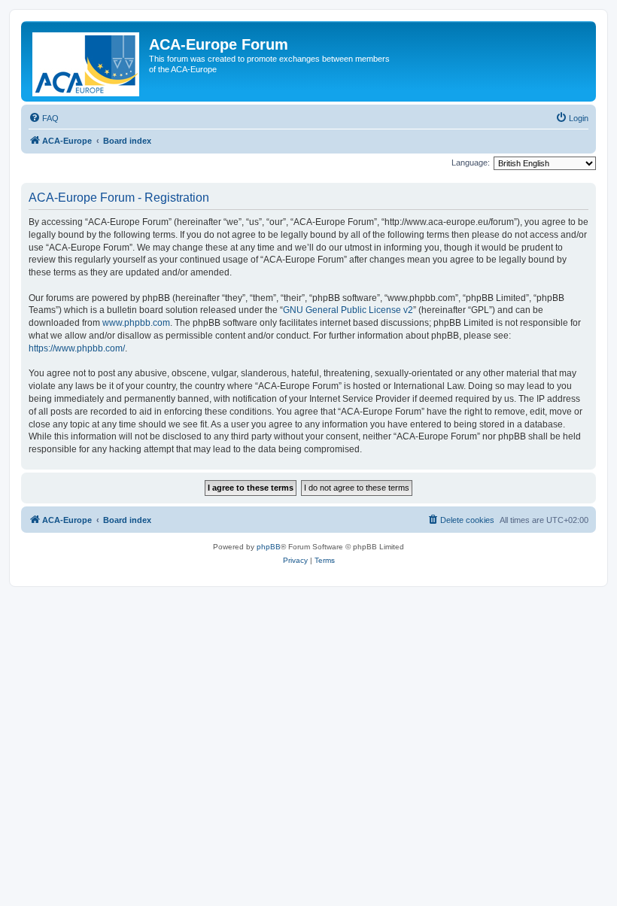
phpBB (269, 547)
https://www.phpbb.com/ (77, 348)
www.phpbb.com (136, 323)
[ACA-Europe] (87, 61)
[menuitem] (44, 118)
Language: (470, 162)
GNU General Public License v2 (348, 310)
